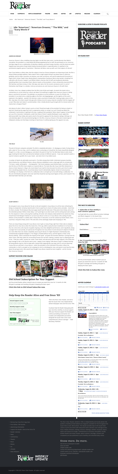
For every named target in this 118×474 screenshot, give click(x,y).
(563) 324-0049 (64, 446)
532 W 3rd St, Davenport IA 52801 (70, 444)
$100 (19, 303)
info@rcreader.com (65, 447)
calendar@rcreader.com (102, 287)
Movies (63, 14)
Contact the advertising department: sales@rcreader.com (77, 449)
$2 (11, 309)
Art (70, 14)
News (12, 434)
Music (55, 14)
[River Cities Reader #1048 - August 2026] (93, 85)
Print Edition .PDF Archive (17, 424)
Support (13, 319)
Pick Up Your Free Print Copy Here (20, 422)
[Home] (20, 6)
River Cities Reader (101, 115)
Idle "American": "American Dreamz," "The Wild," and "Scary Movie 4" (41, 28)
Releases (87, 14)
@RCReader (63, 455)
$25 (11, 303)
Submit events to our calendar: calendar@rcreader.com (76, 451)
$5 (14, 309)
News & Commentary (34, 14)
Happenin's (21, 14)
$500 (20, 315)
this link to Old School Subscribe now (29, 287)
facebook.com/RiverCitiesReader (69, 453)
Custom (24, 303)
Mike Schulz (14, 35)
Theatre (47, 14)
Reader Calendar (15, 432)
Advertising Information (17, 427)
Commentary (14, 437)
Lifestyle (78, 14)
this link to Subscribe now (93, 270)
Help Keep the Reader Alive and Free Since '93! (34, 295)
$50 (15, 303)
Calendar (97, 14)
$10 (18, 309)
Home (12, 14)
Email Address (84, 229)
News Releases (14, 451)
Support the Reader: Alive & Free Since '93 (22, 429)
